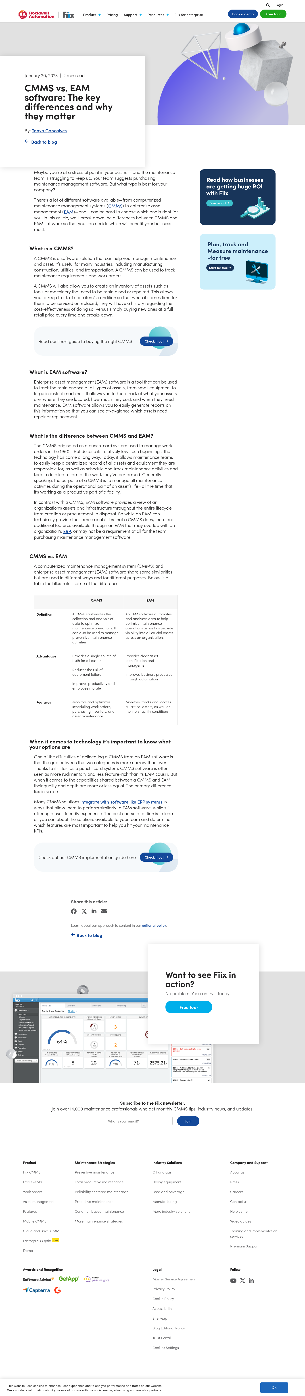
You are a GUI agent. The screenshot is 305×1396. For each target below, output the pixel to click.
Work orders (32, 1191)
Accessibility (162, 1308)
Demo (28, 1250)
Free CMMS (32, 1182)
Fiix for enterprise (189, 14)
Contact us (238, 1201)
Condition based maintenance (99, 1211)
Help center (251, 1211)
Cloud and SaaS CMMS (42, 1231)
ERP (67, 531)
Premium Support (244, 1246)
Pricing (112, 14)
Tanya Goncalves (49, 130)
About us (237, 1172)
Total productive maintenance (99, 1182)
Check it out (155, 341)
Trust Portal (172, 1337)
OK (274, 1387)
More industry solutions (171, 1211)
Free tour (273, 13)
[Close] (297, 1387)
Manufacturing (164, 1201)
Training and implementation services (253, 1234)
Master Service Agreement (174, 1279)
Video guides (240, 1221)
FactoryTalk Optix (40, 1240)
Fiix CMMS (31, 1172)
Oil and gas (161, 1172)
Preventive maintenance (94, 1172)
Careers (236, 1191)
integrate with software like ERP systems (121, 802)
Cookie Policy (163, 1298)
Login (279, 5)
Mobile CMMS (34, 1221)
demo (243, 13)
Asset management (38, 1201)
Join (188, 1120)
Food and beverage (168, 1191)
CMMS (115, 206)
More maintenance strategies (99, 1221)
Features (30, 1211)
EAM (68, 212)
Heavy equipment (166, 1182)
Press (234, 1182)
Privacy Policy (163, 1288)
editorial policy (154, 925)
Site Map (159, 1318)
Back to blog (44, 142)
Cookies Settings (165, 1347)
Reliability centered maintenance (102, 1191)
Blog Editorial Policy (168, 1328)
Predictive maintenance (94, 1201)
